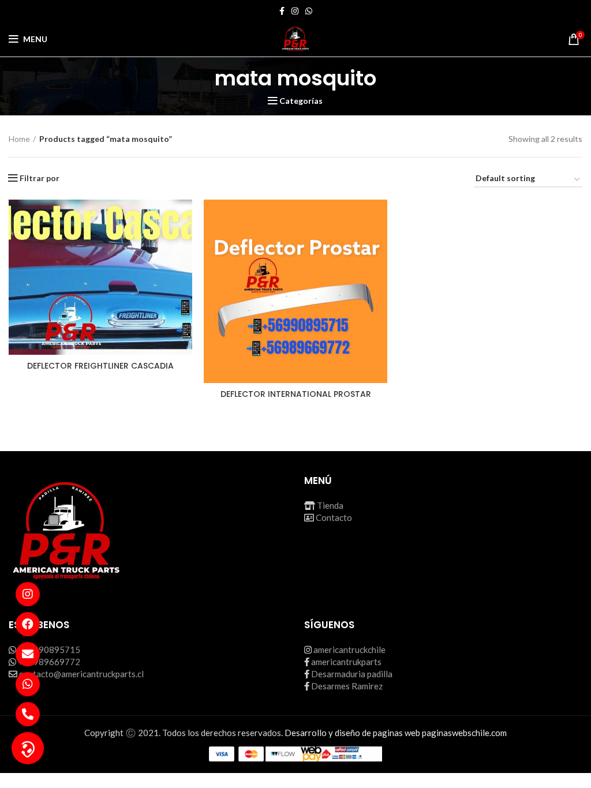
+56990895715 (49, 649)
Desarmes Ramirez (347, 686)
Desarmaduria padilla (351, 674)
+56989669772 (49, 661)
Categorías (301, 101)
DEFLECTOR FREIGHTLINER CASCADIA (100, 366)
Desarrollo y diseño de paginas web (352, 732)
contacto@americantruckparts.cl (81, 674)
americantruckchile (349, 649)
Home (19, 139)
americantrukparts (346, 661)
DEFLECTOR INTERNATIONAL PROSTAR (295, 394)
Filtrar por (39, 178)
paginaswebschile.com (464, 732)
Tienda (330, 505)
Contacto (334, 517)
